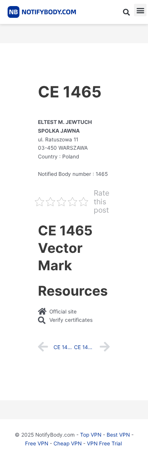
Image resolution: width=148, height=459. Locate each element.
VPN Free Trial (104, 443)
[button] (126, 12)
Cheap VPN (68, 443)
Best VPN (118, 435)
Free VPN (36, 443)
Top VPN (90, 435)
